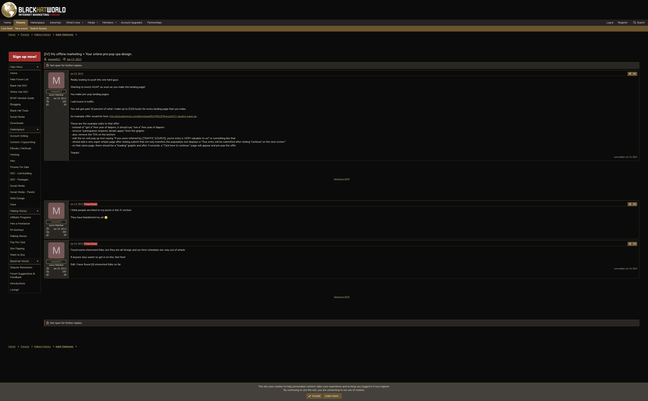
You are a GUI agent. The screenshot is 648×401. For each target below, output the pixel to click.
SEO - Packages (19, 179)
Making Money (18, 236)
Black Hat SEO (18, 85)
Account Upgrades (131, 22)
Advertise (55, 22)
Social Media (17, 117)
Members (107, 22)
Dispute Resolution (21, 267)
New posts (21, 28)
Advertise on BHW (342, 179)
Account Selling (19, 136)
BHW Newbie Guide (22, 98)
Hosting (14, 154)
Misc (12, 161)
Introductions (17, 283)
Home (7, 22)
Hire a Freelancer (20, 223)
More (13, 204)
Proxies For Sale (19, 167)
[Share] (630, 74)
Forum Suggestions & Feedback (22, 275)
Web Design (17, 198)
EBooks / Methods (20, 148)
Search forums (38, 28)
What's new (73, 22)
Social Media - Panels (22, 192)
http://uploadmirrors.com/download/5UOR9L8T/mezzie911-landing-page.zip (153, 116)
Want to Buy (17, 254)
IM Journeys (17, 230)
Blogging (15, 104)
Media (91, 22)
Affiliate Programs (20, 217)
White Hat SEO (19, 92)
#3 (634, 243)
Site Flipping (17, 248)
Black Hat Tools (19, 110)
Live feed (6, 28)
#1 (634, 73)
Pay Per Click (17, 242)
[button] (82, 23)
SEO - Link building (21, 173)
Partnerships (154, 22)
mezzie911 (54, 59)
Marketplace (37, 22)
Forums (20, 22)
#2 (634, 204)
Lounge (14, 289)
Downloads (16, 123)
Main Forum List (19, 79)
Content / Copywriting (22, 142)
